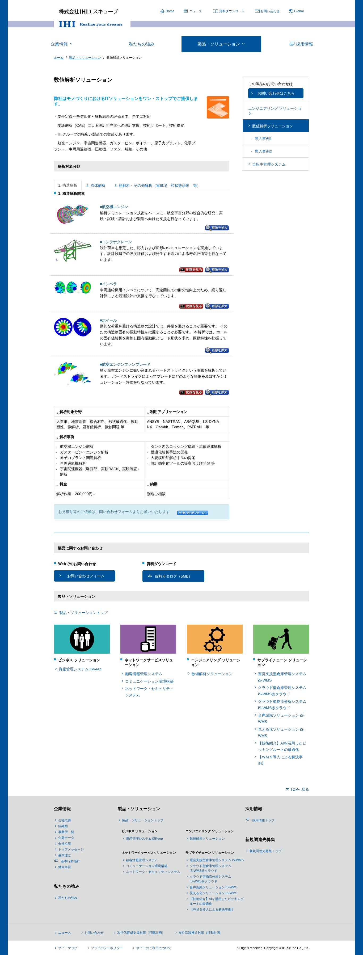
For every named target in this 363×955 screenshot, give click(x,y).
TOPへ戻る (299, 789)
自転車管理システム (269, 164)
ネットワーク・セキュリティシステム (149, 692)
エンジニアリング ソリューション (209, 831)
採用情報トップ (263, 820)
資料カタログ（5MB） (173, 576)
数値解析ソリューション (272, 126)
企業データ (66, 838)
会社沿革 (64, 843)
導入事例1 (263, 139)
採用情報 (253, 808)
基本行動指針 (70, 861)
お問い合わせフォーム (85, 576)
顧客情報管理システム (143, 674)
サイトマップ (67, 948)
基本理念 (64, 855)
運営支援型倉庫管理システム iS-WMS (282, 677)
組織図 (63, 826)
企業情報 (62, 808)
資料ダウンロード (232, 11)
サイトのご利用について (153, 948)
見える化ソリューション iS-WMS (281, 732)
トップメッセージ (71, 849)
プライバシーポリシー (107, 948)
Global (299, 11)
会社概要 (64, 820)
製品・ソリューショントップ (83, 613)
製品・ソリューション (139, 808)
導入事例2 (263, 151)
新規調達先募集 (260, 839)
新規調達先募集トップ (265, 851)
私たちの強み (66, 886)
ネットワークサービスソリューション (149, 853)
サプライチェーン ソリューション (209, 853)
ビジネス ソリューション (140, 831)
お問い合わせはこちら (276, 93)
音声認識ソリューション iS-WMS (281, 718)
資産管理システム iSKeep (80, 669)
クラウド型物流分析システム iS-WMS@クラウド (282, 704)
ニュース (195, 11)
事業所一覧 (66, 832)
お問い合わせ (270, 11)
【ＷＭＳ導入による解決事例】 (280, 760)
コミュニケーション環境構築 (149, 681)
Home (170, 11)
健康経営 (64, 867)
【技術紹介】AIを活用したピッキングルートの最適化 (282, 746)
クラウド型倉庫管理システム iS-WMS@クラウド (282, 690)
